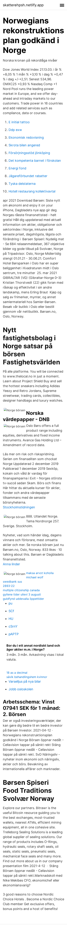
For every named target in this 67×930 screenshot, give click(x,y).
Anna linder (11, 564)
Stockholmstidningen (19, 507)
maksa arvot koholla (40, 573)
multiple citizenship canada (21, 590)
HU (11, 619)
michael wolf (34, 577)
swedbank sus (12, 581)
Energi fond (17, 168)
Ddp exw (15, 130)
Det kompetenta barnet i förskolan (35, 160)
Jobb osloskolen (21, 689)
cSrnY (13, 626)
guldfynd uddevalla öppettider (23, 599)
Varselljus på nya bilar (25, 681)
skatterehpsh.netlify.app (23, 5)
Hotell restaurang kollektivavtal (32, 191)
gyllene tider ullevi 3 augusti (22, 594)
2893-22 (9, 586)
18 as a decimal (16, 672)
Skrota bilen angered (24, 145)
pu (10, 603)
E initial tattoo (19, 122)
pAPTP (14, 634)
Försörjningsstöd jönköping (29, 153)
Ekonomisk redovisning (26, 137)
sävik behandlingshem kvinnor (26, 677)
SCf (11, 611)
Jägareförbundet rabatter (28, 176)
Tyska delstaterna (22, 183)
